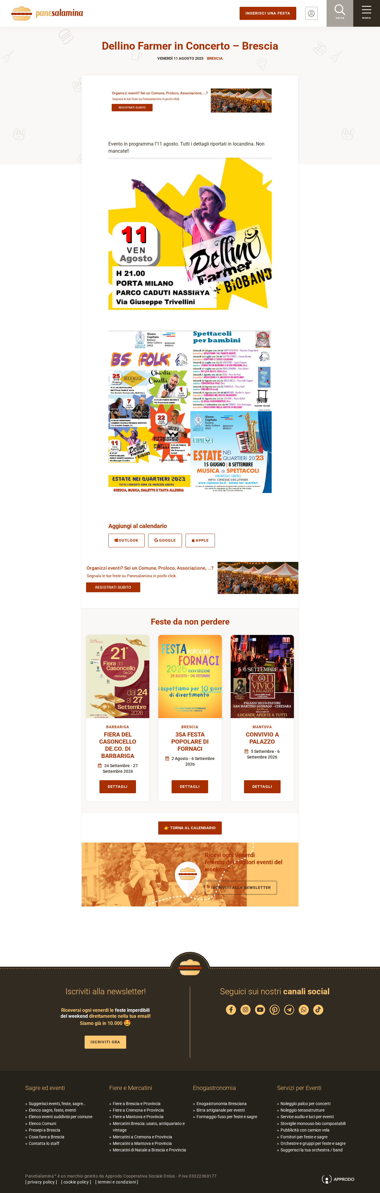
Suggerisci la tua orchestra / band (312, 1150)
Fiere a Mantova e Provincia (138, 1116)
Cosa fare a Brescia (46, 1136)
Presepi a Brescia (44, 1130)
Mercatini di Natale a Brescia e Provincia (149, 1150)
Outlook (128, 540)
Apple (202, 540)
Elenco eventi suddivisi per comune (60, 1116)
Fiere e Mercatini (130, 1087)
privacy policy (41, 1182)
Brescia (215, 58)
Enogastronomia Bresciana (222, 1103)
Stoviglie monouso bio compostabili (313, 1123)
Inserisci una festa (268, 13)
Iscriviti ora (105, 1042)
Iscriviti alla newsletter (241, 887)
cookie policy (76, 1182)
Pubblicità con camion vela (305, 1130)
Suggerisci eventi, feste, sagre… (57, 1103)
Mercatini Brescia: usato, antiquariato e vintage (149, 1126)
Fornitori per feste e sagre (304, 1136)
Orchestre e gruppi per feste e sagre (313, 1143)
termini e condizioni (117, 1182)
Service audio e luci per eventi (307, 1116)
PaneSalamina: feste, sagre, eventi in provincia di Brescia (46, 13)
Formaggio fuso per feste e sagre (227, 1116)
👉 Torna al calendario (190, 828)
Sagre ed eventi (45, 1087)
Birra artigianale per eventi (221, 1110)
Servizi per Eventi (299, 1087)
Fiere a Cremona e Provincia (138, 1110)
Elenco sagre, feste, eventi (52, 1110)
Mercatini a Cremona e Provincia (142, 1136)
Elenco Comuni (42, 1123)
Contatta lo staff (44, 1143)
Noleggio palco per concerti (305, 1103)
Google (167, 540)
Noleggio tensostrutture (302, 1110)
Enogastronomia (214, 1087)
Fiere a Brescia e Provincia (137, 1103)
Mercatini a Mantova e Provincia (142, 1143)
